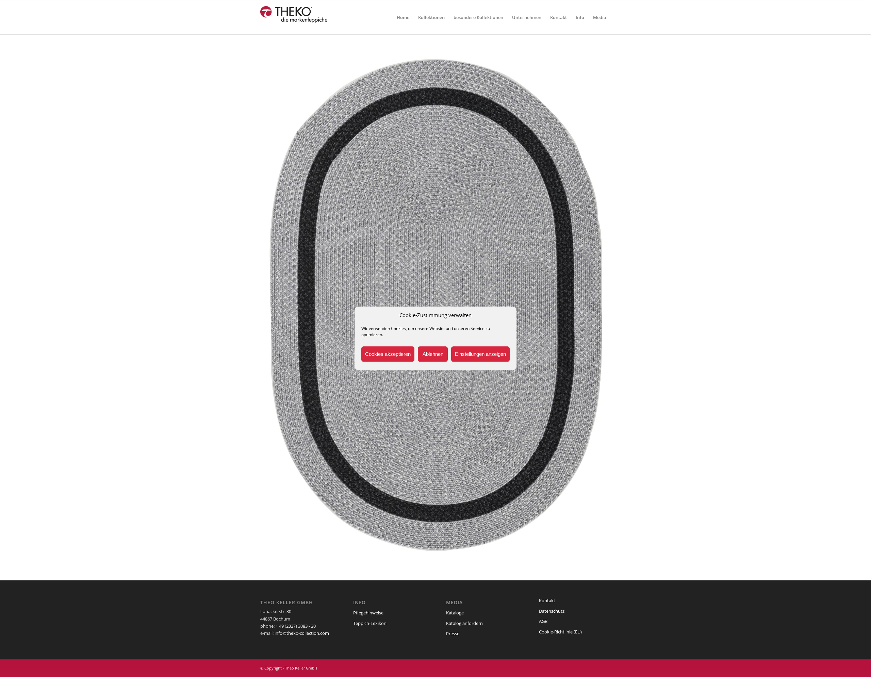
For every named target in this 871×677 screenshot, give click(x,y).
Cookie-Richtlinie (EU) (560, 632)
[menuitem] (403, 17)
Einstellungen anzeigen (480, 354)
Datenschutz (551, 611)
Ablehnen (433, 354)
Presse (452, 633)
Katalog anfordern (464, 623)
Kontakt (547, 600)
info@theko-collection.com (302, 633)
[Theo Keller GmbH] (294, 17)
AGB (543, 621)
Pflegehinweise (368, 613)
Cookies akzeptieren (388, 354)
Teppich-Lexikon (370, 623)
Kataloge (455, 613)
